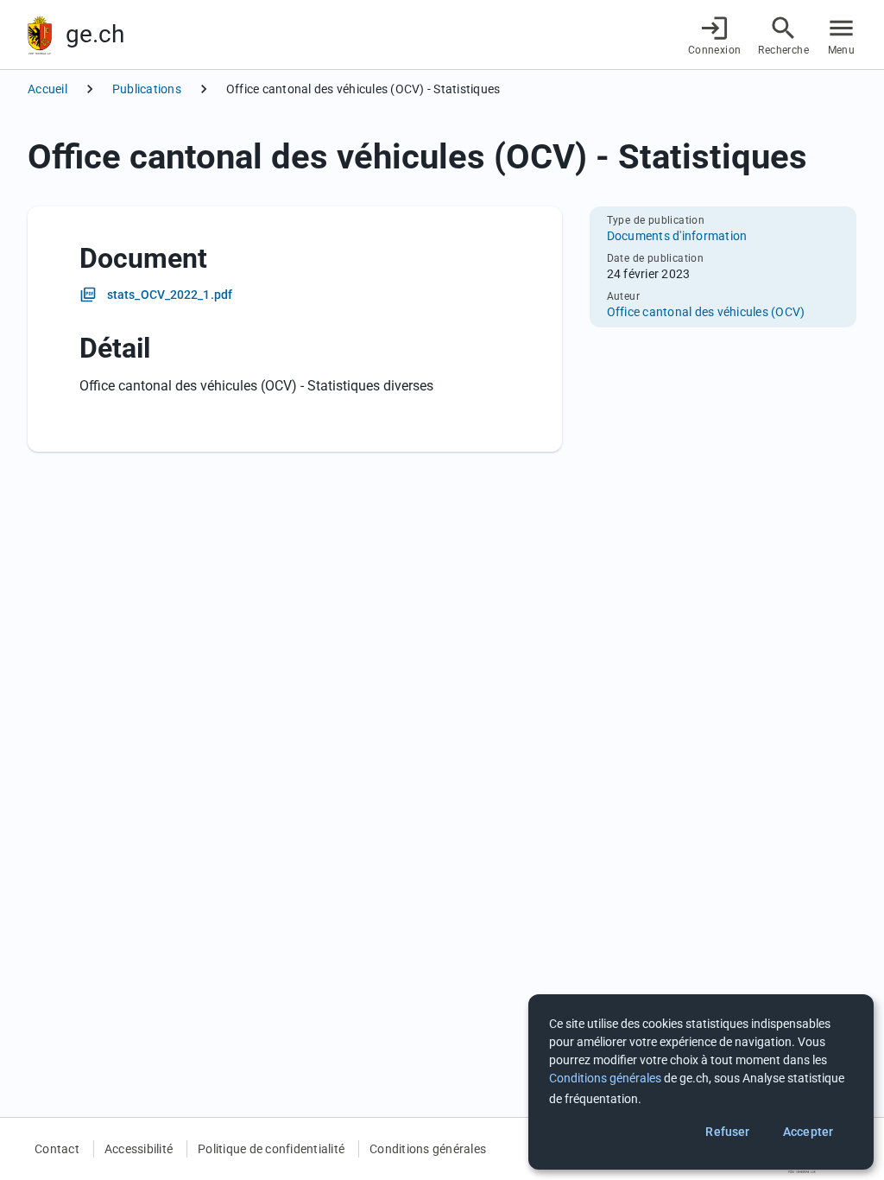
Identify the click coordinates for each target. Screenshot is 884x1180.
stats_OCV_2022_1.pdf (169, 294)
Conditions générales (427, 1149)
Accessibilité (138, 1149)
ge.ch (95, 34)
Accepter (808, 1132)
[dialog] (701, 1082)
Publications (146, 89)
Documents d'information (677, 236)
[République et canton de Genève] (40, 35)
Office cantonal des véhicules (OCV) (706, 312)
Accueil (47, 89)
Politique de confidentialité (271, 1149)
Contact (57, 1149)
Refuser (727, 1132)
